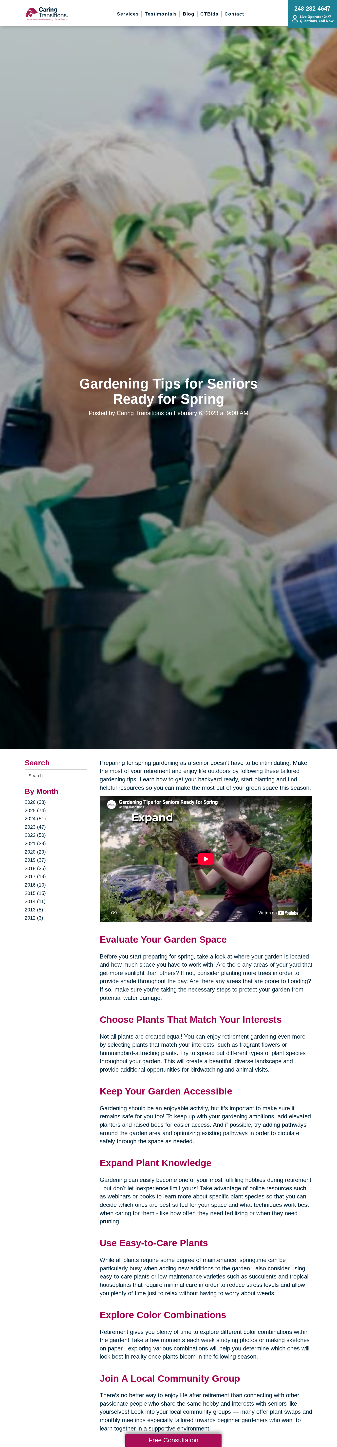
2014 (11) (35, 901)
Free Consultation (173, 1440)
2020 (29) (35, 852)
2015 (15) (35, 893)
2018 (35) (35, 868)
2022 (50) (35, 835)
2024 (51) (35, 818)
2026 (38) (35, 802)
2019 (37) (35, 860)
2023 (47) (35, 827)
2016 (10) (35, 885)
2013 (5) (34, 909)
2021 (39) (35, 843)
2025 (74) (35, 810)
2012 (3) (34, 918)
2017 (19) (35, 876)
